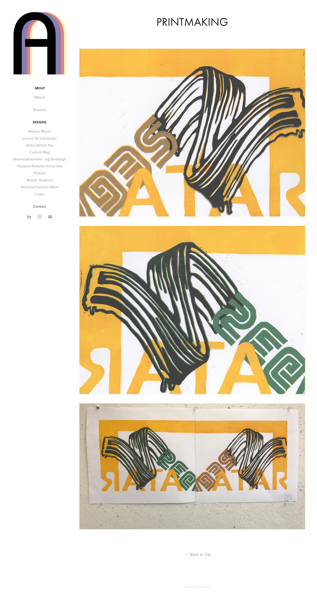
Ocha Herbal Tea (39, 145)
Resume (39, 109)
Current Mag (39, 152)
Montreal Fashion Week (40, 186)
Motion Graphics (39, 179)
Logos (40, 193)
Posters (39, 172)
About (40, 88)
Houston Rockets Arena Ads (39, 166)
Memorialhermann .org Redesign (39, 159)
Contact (39, 206)
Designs (39, 122)
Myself (39, 97)
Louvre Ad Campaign (40, 138)
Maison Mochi (39, 131)
